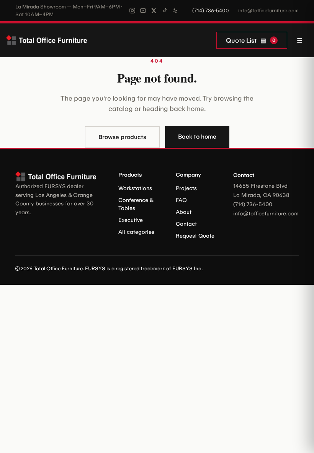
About (183, 212)
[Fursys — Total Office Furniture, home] (48, 40)
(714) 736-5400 (210, 10)
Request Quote (195, 236)
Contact (186, 224)
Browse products (122, 137)
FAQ (181, 200)
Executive (130, 220)
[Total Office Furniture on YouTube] (143, 10)
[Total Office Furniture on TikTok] (164, 10)
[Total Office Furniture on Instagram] (132, 10)
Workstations (135, 188)
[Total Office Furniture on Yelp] (175, 10)
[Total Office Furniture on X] (153, 10)
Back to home (197, 136)
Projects (186, 188)
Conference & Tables (135, 204)
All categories (136, 232)
